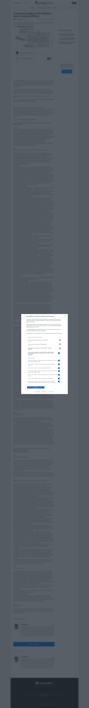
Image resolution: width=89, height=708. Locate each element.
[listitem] (44, 337)
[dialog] (44, 354)
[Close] (65, 316)
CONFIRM (36, 387)
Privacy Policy (51, 391)
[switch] (59, 340)
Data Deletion (37, 391)
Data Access (44, 391)
